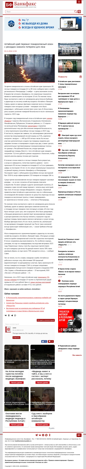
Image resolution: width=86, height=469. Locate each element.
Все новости (77, 355)
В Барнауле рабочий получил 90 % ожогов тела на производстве (69, 126)
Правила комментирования (57, 460)
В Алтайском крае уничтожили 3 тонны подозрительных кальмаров (69, 84)
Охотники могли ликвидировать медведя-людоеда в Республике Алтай (69, 283)
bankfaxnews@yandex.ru (23, 441)
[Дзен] (43, 435)
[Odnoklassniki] (49, 435)
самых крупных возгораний (40, 282)
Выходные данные (11, 460)
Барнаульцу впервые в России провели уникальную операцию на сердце (69, 194)
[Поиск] (75, 11)
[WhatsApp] (15, 315)
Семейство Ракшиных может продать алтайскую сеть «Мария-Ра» (68, 242)
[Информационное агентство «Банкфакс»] (22, 5)
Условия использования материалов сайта (33, 460)
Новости (62, 76)
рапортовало (32, 126)
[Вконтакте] (39, 435)
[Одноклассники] (9, 315)
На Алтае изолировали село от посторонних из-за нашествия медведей (69, 167)
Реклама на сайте (41, 462)
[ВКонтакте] (5, 315)
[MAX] (46, 435)
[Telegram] (12, 315)
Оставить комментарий (45, 320)
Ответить (16, 337)
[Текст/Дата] (79, 11)
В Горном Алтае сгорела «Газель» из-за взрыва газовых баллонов (69, 271)
